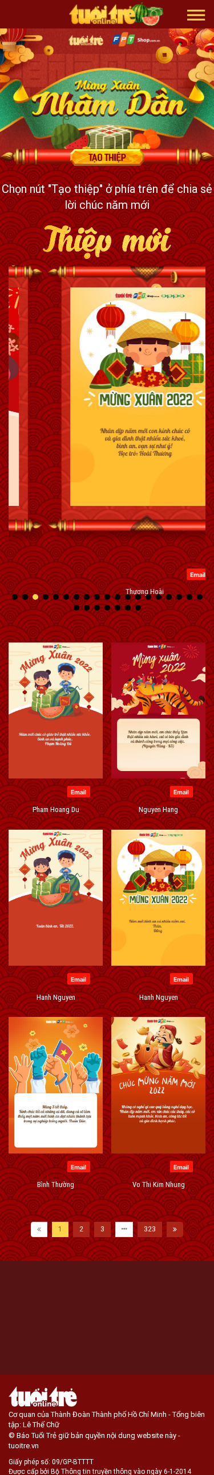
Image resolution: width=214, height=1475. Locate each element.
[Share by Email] (159, 573)
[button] (196, 14)
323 (150, 1229)
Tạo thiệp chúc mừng (107, 157)
